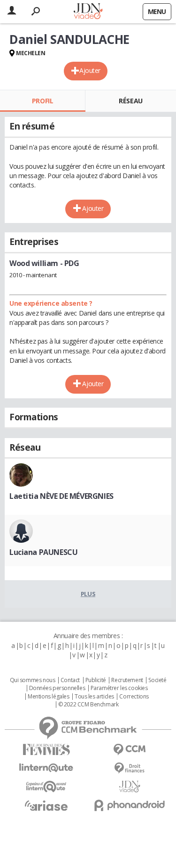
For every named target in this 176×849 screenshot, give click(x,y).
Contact (70, 680)
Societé (157, 680)
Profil (42, 100)
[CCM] (130, 749)
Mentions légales (48, 696)
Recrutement (127, 680)
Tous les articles (94, 696)
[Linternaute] (46, 767)
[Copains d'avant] (46, 786)
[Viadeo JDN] (130, 786)
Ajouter (89, 70)
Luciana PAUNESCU (43, 552)
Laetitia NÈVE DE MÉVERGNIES (61, 496)
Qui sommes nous (32, 680)
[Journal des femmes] (46, 749)
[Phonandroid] (130, 805)
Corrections (133, 696)
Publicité (95, 680)
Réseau (130, 100)
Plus (88, 594)
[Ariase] (46, 805)
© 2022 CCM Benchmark (88, 704)
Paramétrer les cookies (119, 688)
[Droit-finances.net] (130, 768)
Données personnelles (57, 688)
